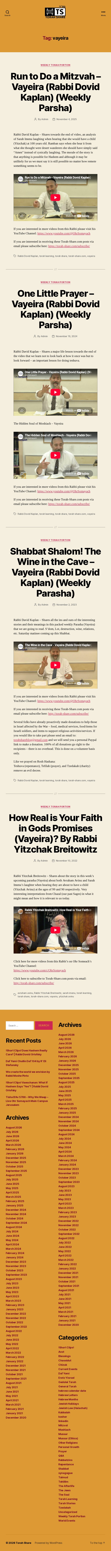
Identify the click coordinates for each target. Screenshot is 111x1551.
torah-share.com (77, 256)
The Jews (64, 1490)
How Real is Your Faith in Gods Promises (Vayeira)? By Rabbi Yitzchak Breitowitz (55, 833)
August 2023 (14, 1279)
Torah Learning (67, 1498)
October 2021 (14, 1374)
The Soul (63, 1494)
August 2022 (14, 1331)
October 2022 (14, 1322)
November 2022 (16, 1318)
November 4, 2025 (67, 119)
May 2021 (12, 1395)
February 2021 (15, 1408)
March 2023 (13, 1300)
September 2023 (16, 1274)
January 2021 (14, 1413)
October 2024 (14, 1218)
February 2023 (15, 1305)
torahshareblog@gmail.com (31, 740)
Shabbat (63, 1468)
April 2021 (12, 1400)
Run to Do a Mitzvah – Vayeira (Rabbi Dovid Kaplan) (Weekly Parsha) (55, 92)
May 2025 (12, 1188)
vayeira (91, 256)
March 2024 (13, 1248)
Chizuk (62, 1364)
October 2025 (14, 1166)
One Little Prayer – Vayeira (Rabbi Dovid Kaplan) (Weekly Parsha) (56, 309)
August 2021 (14, 1382)
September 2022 (16, 1326)
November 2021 (16, 1369)
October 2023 (14, 1270)
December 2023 (16, 1261)
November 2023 (16, 1266)
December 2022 (16, 1313)
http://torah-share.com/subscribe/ (68, 714)
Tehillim (63, 1481)
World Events (66, 1520)
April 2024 (12, 1244)
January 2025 (14, 1205)
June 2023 (12, 1287)
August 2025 (14, 1175)
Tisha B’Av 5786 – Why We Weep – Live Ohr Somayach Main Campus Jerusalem (27, 1101)
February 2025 (15, 1201)
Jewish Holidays (68, 1403)
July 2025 (12, 1179)
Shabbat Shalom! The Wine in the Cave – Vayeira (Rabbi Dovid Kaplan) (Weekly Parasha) (55, 572)
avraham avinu (25, 993)
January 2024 (14, 1257)
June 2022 (12, 1339)
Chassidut (64, 1360)
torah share (61, 256)
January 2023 (14, 1309)
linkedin (63, 1421)
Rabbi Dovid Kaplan (28, 256)
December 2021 (16, 1365)
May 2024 (12, 1240)
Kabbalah (64, 1412)
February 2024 (15, 1253)
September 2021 (16, 1378)
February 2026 (15, 1149)
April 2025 (12, 1192)
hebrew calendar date (72, 1390)
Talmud (63, 1477)
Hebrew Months (68, 1399)
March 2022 (13, 1352)
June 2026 (12, 1136)
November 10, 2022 (66, 860)
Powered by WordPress (48, 1542)
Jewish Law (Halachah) (72, 1408)
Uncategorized (67, 1511)
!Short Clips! (66, 1347)
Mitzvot (63, 1425)
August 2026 (14, 1127)
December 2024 (16, 1209)
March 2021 (13, 1404)
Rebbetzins (65, 1460)
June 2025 (12, 1183)
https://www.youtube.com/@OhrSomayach (63, 233)
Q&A (61, 1455)
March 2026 (13, 1144)
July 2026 (12, 1131)
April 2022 (12, 1348)
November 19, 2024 (66, 336)
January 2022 (14, 1361)
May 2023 (12, 1292)
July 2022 (12, 1335)
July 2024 (12, 1231)
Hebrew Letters (68, 1395)
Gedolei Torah (67, 1382)
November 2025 (16, 1162)
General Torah (67, 1386)
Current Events (67, 1369)
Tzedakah (64, 1507)
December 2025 (16, 1157)
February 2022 (15, 1356)
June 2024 (12, 1235)
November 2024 (16, 1214)
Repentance (66, 1464)
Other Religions (68, 1442)
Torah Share (23, 1542)
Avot (61, 1351)
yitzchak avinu (66, 996)
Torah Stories (66, 1503)
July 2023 (12, 1283)
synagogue (65, 1473)
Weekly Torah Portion (55, 65)
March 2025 (13, 1196)
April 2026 (12, 1140)
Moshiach (64, 1429)
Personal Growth (68, 1447)
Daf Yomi (64, 1373)
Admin (44, 119)
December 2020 (16, 1417)
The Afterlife (66, 1486)
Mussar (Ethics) (68, 1438)
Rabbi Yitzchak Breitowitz (47, 993)
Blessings (64, 1356)
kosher (62, 1416)
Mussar (63, 1434)
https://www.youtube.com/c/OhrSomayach (40, 970)
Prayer (62, 1451)
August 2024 (14, 1227)
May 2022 (12, 1344)
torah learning (46, 256)
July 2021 (12, 1387)
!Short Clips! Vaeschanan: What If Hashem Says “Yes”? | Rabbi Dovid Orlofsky (27, 1086)
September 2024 (16, 1222)
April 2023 (12, 1296)
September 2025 (16, 1170)
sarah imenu (69, 993)
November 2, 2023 (67, 604)
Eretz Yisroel (66, 1377)
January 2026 (14, 1153)
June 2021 (12, 1391)
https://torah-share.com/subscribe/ (69, 246)
